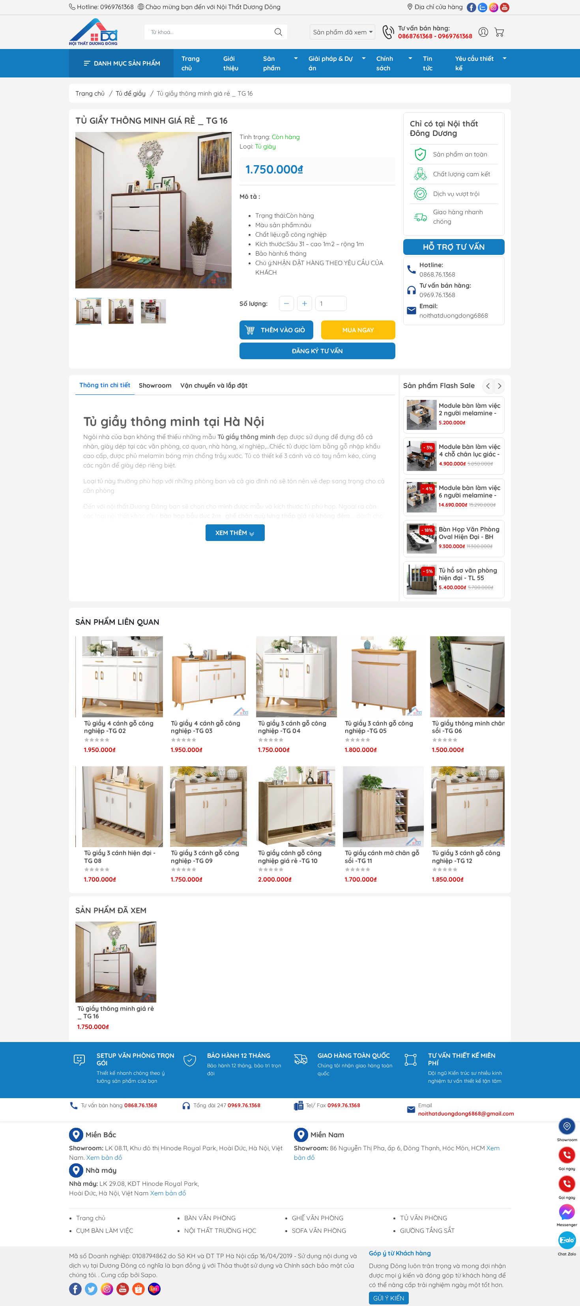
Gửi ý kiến (388, 1298)
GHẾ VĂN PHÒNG (317, 1218)
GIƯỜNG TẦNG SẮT (427, 1230)
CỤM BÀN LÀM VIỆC (104, 1230)
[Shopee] (138, 1289)
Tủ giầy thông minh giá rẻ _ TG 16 (115, 1012)
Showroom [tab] (155, 385)
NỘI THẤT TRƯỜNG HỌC (220, 1230)
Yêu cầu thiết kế (474, 63)
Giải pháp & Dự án (330, 63)
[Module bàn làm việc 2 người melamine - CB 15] (422, 415)
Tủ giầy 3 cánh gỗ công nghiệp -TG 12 (459, 856)
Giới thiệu (230, 63)
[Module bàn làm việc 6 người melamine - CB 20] (422, 497)
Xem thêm (232, 533)
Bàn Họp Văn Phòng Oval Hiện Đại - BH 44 (469, 533)
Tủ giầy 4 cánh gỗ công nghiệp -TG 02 (112, 727)
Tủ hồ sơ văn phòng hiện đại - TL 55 (468, 574)
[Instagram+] (493, 7)
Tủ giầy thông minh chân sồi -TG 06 (462, 727)
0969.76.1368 (437, 295)
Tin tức (427, 63)
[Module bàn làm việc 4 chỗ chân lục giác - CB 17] (422, 456)
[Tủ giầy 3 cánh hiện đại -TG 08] (116, 807)
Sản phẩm (272, 63)
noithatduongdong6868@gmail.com (466, 1113)
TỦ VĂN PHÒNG (423, 1218)
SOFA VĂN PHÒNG (319, 1230)
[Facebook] (471, 7)
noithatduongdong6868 (453, 315)
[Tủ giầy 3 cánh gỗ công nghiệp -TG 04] (290, 677)
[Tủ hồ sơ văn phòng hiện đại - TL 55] (422, 580)
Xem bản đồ (104, 1157)
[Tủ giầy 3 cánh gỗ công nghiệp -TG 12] (464, 807)
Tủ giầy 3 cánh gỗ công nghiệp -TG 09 (199, 856)
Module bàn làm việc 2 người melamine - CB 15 (469, 409)
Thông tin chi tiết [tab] (105, 385)
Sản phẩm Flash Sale (439, 385)
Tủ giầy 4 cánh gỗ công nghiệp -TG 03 (199, 727)
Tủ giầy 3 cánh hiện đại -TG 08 (113, 856)
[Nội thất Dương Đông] (93, 31)
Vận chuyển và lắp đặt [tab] (214, 385)
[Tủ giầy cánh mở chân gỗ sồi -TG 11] (377, 807)
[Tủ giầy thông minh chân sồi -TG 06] (464, 677)
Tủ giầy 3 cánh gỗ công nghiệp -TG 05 (373, 727)
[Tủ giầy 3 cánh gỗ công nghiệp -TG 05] (377, 677)
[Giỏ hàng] (501, 32)
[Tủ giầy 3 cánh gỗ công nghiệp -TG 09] (203, 807)
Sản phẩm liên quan (117, 622)
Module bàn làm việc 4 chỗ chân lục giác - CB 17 (469, 450)
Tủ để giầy (131, 93)
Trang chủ (190, 63)
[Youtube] (504, 7)
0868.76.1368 (437, 274)
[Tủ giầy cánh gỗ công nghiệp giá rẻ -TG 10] (290, 807)
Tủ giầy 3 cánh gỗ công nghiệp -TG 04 (285, 727)
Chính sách (384, 63)
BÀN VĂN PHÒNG (210, 1218)
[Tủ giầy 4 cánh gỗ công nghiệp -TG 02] (116, 677)
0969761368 (117, 7)
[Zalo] (482, 7)
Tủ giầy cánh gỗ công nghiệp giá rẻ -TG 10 (283, 856)
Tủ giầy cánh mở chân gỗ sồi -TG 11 (376, 856)
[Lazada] (154, 1289)
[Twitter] (91, 1289)
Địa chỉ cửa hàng (439, 7)
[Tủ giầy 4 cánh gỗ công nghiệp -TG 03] (203, 677)
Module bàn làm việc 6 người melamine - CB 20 (469, 491)
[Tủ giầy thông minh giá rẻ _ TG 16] (116, 962)
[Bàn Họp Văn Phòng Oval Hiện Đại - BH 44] (422, 539)
